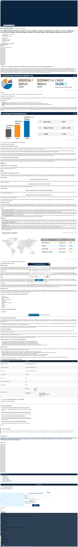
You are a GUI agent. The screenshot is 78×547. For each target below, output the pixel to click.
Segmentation (10, 66)
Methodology (15, 66)
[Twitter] (1, 531)
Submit (39, 280)
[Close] (48, 492)
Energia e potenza (8, 11)
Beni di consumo (8, 16)
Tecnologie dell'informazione (10, 7)
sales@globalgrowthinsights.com (7, 488)
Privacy (46, 282)
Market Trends (6, 478)
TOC (6, 66)
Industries (5, 6)
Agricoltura (7, 13)
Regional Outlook (6, 481)
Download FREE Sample (23, 66)
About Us (4, 521)
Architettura (7, 15)
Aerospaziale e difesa (9, 12)
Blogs (4, 18)
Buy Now (6, 44)
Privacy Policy (5, 523)
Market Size (5, 475)
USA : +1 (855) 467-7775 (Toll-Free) (7, 2)
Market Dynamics (6, 479)
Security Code (26, 501)
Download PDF (3, 512)
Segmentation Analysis (7, 480)
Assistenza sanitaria (9, 8)
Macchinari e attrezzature (10, 9)
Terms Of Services (6, 522)
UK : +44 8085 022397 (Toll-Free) (20, 2)
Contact (4, 23)
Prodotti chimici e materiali (10, 14)
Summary (3, 66)
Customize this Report (32, 66)
